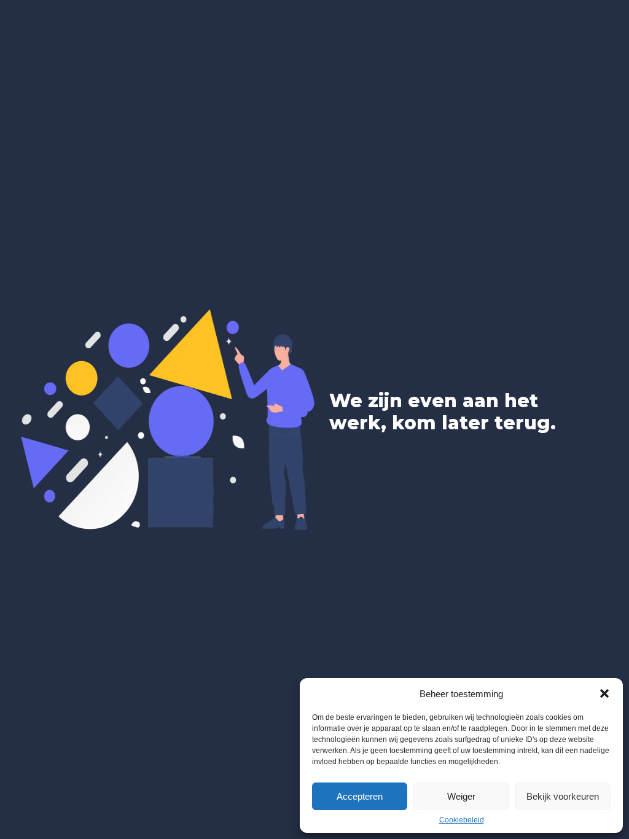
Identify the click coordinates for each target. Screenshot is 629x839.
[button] (604, 693)
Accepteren (360, 796)
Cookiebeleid (461, 820)
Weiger (461, 796)
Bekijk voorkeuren (562, 796)
